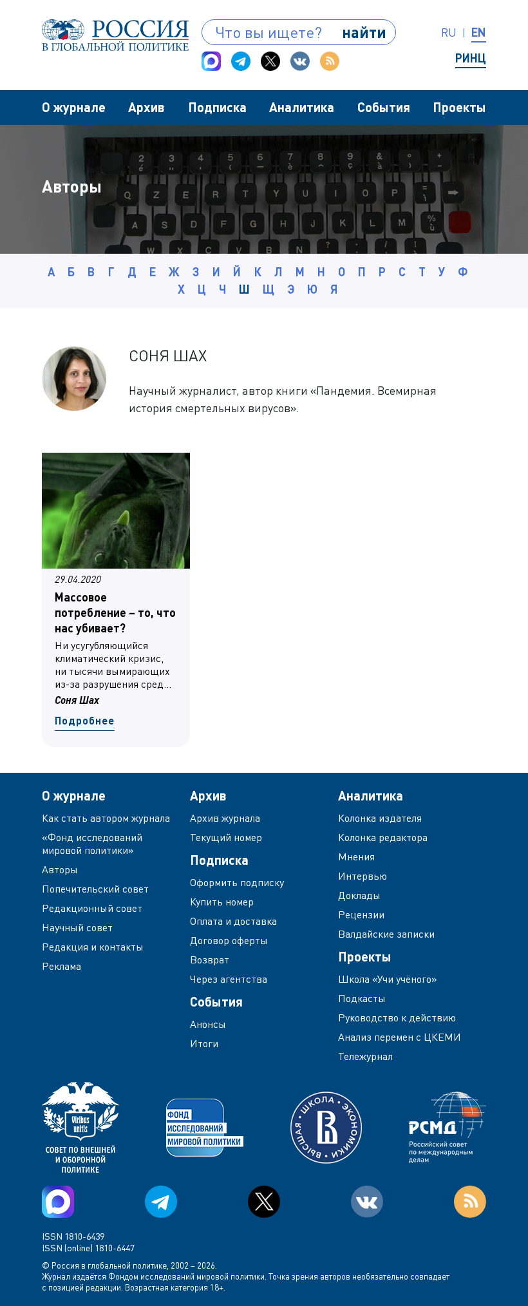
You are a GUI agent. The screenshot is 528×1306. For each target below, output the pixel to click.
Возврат (209, 959)
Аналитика (301, 107)
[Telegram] (240, 61)
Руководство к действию (397, 1017)
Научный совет (77, 927)
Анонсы (208, 1023)
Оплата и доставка (233, 920)
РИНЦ (470, 58)
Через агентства (228, 978)
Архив (146, 107)
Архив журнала (225, 817)
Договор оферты (229, 940)
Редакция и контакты (93, 946)
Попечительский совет (95, 888)
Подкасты (362, 998)
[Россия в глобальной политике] (115, 35)
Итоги (204, 1043)
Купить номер (222, 901)
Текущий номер (226, 837)
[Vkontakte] (300, 61)
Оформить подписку (237, 882)
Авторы (60, 869)
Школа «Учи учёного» (387, 978)
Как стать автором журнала (106, 817)
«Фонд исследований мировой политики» (92, 843)
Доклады (359, 895)
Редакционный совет (92, 908)
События (383, 107)
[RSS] (329, 61)
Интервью (362, 875)
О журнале (74, 107)
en (478, 32)
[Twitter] (270, 61)
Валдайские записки (386, 933)
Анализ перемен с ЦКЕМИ (399, 1036)
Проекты (459, 107)
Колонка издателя (380, 817)
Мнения (356, 856)
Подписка (217, 107)
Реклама (61, 966)
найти (364, 32)
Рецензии (361, 914)
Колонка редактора (383, 837)
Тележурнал (365, 1056)
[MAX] (211, 61)
